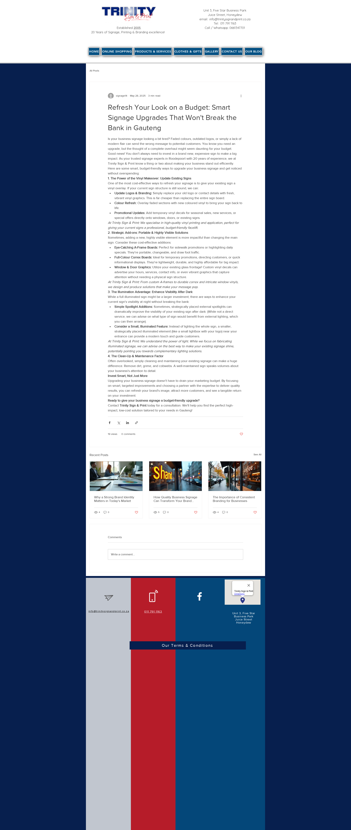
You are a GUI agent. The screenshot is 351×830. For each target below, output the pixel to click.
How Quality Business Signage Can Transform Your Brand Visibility (175, 499)
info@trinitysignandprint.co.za (230, 19)
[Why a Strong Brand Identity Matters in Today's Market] (116, 476)
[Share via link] (136, 422)
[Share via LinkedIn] (127, 422)
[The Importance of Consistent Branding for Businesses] (234, 476)
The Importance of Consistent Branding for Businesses (234, 499)
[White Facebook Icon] (199, 596)
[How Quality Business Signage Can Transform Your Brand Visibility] (175, 476)
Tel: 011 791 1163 (225, 23)
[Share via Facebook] (109, 422)
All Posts (94, 70)
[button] (153, 51)
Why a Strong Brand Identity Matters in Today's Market (114, 499)
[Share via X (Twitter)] (118, 422)
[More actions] (241, 96)
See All (257, 454)
